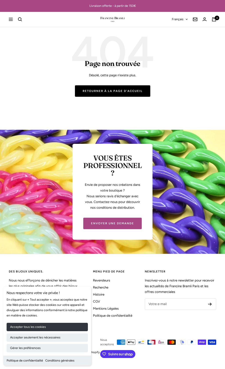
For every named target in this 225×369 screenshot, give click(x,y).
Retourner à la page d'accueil (113, 91)
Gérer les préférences (25, 348)
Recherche (100, 287)
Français (177, 19)
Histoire (98, 294)
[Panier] (214, 19)
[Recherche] (20, 19)
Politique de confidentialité (25, 360)
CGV (96, 301)
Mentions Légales (106, 309)
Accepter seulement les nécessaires (35, 337)
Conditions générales (59, 360)
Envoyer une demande (112, 223)
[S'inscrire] (210, 304)
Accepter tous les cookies (28, 327)
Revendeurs (101, 280)
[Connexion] (205, 19)
